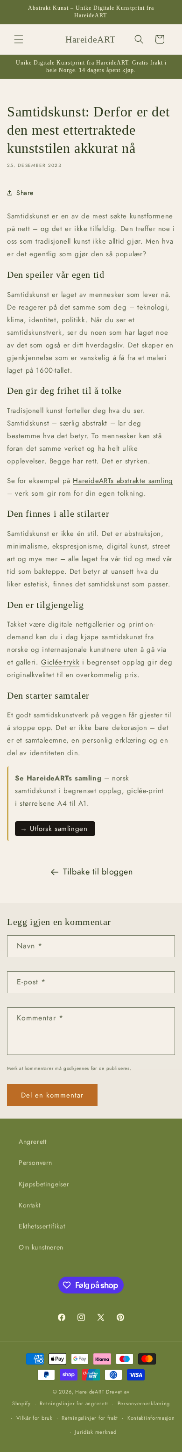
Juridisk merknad (95, 1432)
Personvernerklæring (144, 1403)
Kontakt (29, 1205)
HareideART (89, 1391)
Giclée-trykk (60, 662)
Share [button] (25, 192)
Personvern (35, 1162)
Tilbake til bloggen (98, 872)
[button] (18, 39)
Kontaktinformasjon (151, 1418)
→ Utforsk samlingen (55, 829)
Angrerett (32, 1141)
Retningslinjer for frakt (90, 1418)
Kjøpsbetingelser (44, 1184)
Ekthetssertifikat (42, 1226)
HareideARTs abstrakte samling (123, 481)
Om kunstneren (41, 1247)
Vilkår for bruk (34, 1418)
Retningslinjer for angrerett (74, 1403)
